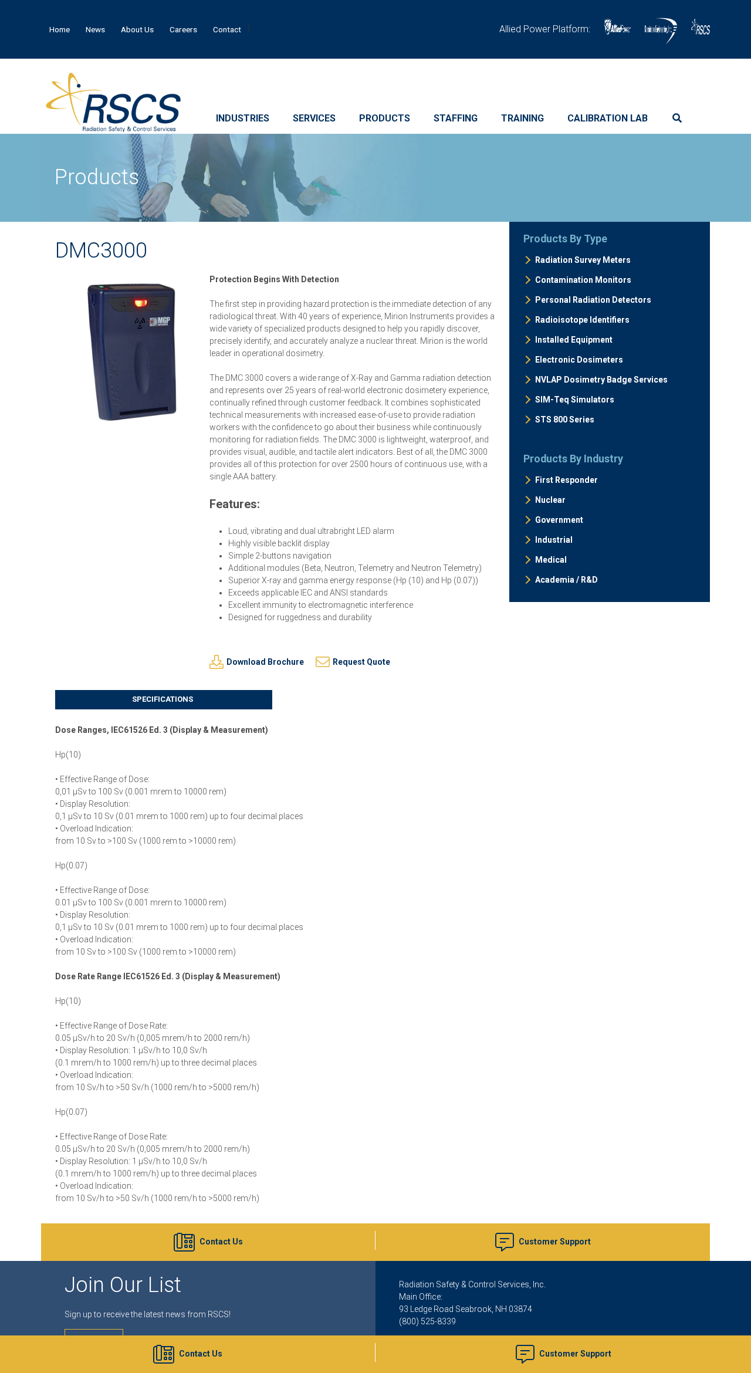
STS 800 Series (564, 419)
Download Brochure (265, 662)
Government (559, 520)
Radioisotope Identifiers (582, 319)
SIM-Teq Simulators (574, 399)
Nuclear (550, 500)
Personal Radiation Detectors (593, 300)
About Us (137, 29)
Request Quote (361, 662)
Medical (551, 559)
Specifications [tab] (162, 699)
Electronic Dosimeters (579, 359)
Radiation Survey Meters (583, 260)
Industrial (554, 540)
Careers (183, 29)
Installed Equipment (574, 339)
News (95, 29)
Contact (227, 29)
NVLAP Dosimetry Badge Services (601, 379)
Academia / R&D (566, 579)
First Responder (566, 480)
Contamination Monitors (583, 280)
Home (59, 29)
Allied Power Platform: (544, 29)
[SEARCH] (680, 119)
